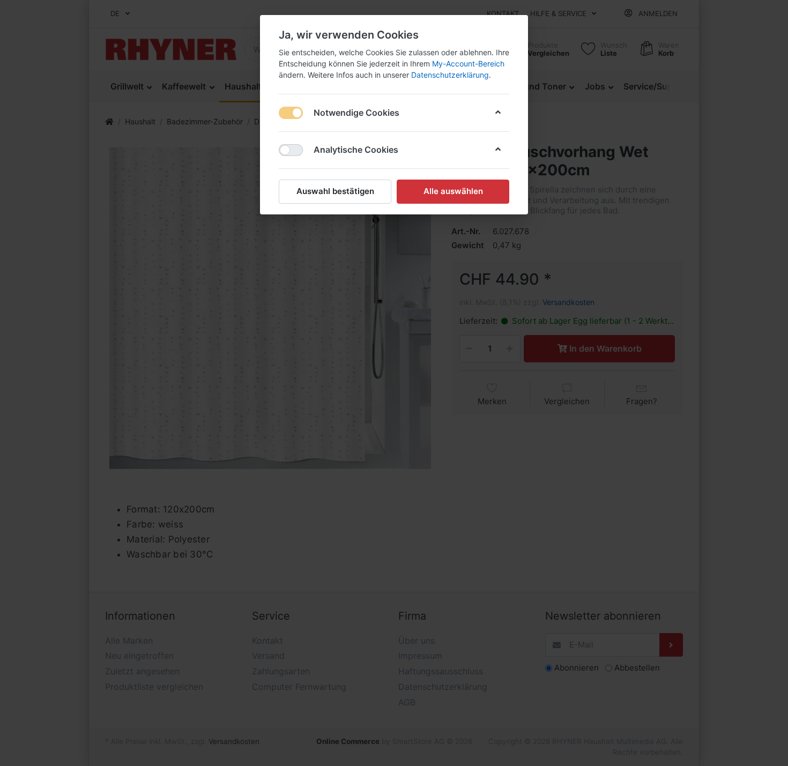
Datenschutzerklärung (450, 74)
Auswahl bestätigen (335, 191)
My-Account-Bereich (468, 63)
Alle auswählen (453, 191)
